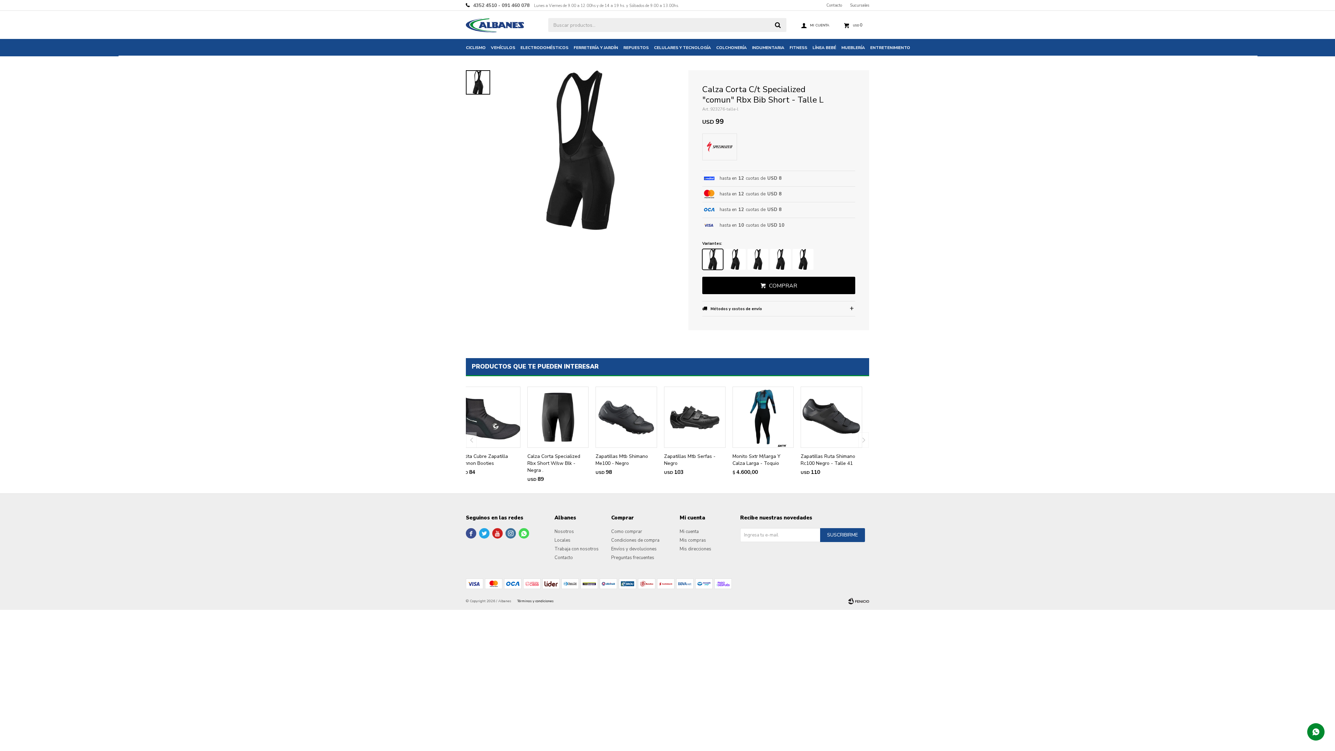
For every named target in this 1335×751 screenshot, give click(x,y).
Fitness (798, 47)
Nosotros (564, 531)
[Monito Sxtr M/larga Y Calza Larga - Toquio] (763, 417)
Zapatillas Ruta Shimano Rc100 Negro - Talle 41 (828, 460)
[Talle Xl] (780, 259)
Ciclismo (476, 47)
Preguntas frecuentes (632, 558)
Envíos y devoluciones (634, 549)
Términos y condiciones (535, 601)
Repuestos (636, 47)
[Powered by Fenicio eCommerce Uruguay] (858, 601)
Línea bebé (824, 47)
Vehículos (503, 47)
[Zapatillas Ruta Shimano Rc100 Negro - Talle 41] (831, 417)
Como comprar (626, 531)
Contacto (834, 5)
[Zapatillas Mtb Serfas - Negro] (695, 417)
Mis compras (693, 540)
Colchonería (731, 47)
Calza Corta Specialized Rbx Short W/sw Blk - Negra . (553, 463)
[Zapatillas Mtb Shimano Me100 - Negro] (626, 417)
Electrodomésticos (544, 47)
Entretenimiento (890, 47)
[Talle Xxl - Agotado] (803, 259)
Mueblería (853, 47)
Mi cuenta (689, 531)
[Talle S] (757, 259)
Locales (563, 540)
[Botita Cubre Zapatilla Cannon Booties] (489, 417)
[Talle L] (712, 259)
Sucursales (859, 5)
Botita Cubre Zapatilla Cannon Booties (483, 460)
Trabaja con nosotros (577, 549)
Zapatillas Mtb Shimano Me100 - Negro (622, 460)
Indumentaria (768, 47)
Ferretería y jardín (596, 47)
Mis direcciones (695, 549)
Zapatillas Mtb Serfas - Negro (689, 460)
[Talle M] (735, 259)
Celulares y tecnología (682, 47)
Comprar (783, 286)
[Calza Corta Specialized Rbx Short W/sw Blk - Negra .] (558, 417)
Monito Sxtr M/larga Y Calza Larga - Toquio (756, 460)
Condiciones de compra (635, 540)
